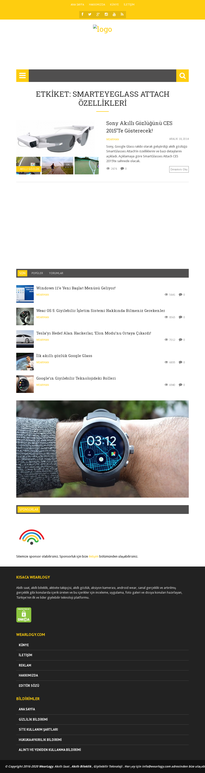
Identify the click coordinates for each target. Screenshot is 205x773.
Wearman (112, 139)
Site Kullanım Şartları (38, 729)
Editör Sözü (29, 686)
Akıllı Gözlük (29, 169)
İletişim (129, 4)
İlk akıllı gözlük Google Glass (64, 355)
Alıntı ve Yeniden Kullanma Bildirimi (50, 750)
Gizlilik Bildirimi (33, 719)
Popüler (37, 273)
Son (22, 273)
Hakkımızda (97, 4)
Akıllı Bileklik (81, 766)
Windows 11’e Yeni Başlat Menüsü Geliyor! (76, 287)
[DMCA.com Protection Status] (24, 621)
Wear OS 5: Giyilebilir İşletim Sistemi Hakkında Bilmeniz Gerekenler (100, 310)
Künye (114, 4)
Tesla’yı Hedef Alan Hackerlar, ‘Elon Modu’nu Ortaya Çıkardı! (93, 333)
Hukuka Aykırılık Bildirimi (40, 740)
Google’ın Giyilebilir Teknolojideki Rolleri (76, 378)
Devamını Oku (179, 169)
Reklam (25, 665)
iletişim (93, 556)
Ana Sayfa (77, 4)
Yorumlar (56, 273)
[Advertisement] (107, 53)
